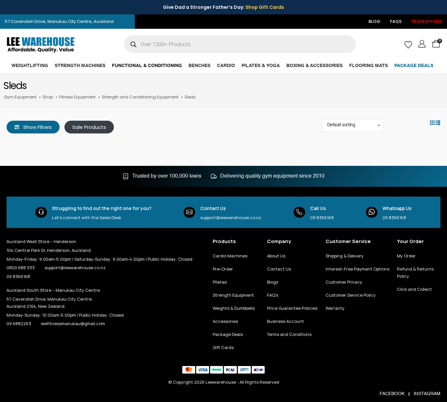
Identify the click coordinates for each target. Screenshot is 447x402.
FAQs (396, 21)
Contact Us (213, 208)
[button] (33, 127)
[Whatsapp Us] (372, 212)
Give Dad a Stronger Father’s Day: (223, 7)
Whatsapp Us (397, 208)
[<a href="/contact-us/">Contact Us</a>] (189, 212)
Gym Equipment (20, 97)
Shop (48, 97)
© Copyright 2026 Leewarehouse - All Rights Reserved (223, 382)
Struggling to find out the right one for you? (102, 208)
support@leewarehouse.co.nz (230, 217)
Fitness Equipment (77, 97)
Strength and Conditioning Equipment (140, 97)
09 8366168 (322, 217)
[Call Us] (299, 212)
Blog (374, 21)
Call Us (318, 208)
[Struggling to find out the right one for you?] (41, 212)
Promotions (426, 21)
